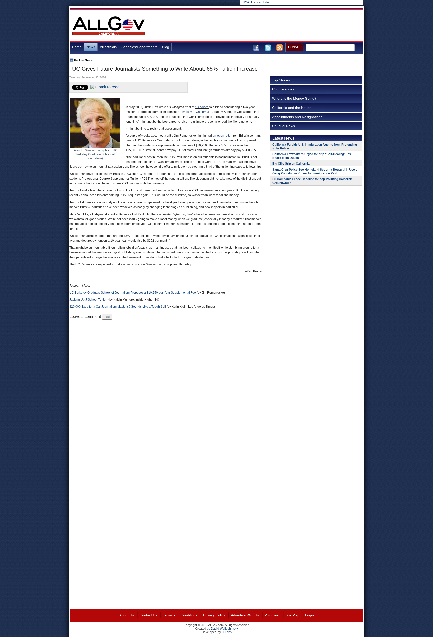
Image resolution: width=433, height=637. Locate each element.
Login (309, 615)
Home (77, 47)
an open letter (222, 135)
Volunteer (272, 615)
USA (246, 2)
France (256, 2)
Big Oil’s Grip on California (291, 163)
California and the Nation (291, 107)
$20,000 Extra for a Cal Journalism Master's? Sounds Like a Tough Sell (117, 306)
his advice (202, 107)
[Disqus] (165, 382)
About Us (126, 615)
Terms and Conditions (180, 615)
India (266, 2)
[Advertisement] (272, 26)
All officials (108, 47)
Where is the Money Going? (294, 98)
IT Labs (227, 632)
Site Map (292, 615)
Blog (165, 47)
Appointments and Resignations (297, 117)
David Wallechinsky (224, 628)
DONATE (294, 47)
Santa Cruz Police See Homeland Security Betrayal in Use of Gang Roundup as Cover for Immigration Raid (315, 171)
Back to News (83, 60)
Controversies (283, 89)
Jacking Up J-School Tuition (88, 299)
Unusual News (283, 126)
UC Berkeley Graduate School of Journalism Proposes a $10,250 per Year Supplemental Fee (132, 292)
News (90, 47)
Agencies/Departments (139, 47)
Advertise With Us (245, 615)
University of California (193, 112)
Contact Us (148, 615)
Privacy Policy (214, 615)
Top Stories (281, 80)
